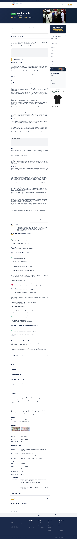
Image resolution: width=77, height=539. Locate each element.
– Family (53, 42)
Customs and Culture (54, 38)
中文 (58, 527)
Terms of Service (41, 527)
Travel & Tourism (53, 47)
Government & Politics (54, 59)
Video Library (17, 514)
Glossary (39, 515)
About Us (39, 522)
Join (29, 522)
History (52, 50)
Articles (38, 4)
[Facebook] (12, 527)
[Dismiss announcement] (65, 0)
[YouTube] (17, 527)
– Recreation (53, 44)
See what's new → (42, 0)
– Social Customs (54, 39)
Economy (52, 61)
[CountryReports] (16, 3)
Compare (28, 4)
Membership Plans (31, 527)
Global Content (43, 4)
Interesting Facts (53, 53)
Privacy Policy (40, 525)
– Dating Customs (54, 43)
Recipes (53, 4)
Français (59, 525)
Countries (23, 4)
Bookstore (33, 4)
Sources (49, 530)
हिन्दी (58, 528)
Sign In (70, 4)
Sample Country (50, 525)
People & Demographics (55, 58)
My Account (30, 525)
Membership (58, 4)
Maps (52, 56)
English (64, 4)
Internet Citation (60, 514)
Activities (48, 4)
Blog (51, 80)
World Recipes (53, 86)
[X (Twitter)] (14, 527)
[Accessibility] (75, 537)
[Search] (61, 4)
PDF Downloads (60, 530)
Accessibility (40, 528)
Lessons (45, 514)
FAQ (52, 64)
